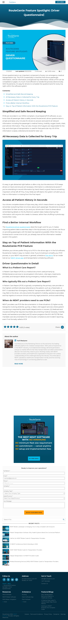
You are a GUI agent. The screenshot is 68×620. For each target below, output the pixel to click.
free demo (49, 255)
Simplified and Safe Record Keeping (19, 94)
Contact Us (44, 583)
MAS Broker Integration (9, 599)
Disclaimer (56, 614)
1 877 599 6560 (45, 581)
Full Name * (6, 471)
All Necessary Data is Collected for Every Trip (23, 97)
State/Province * (8, 496)
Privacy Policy (48, 614)
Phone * (5, 481)
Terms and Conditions (36, 614)
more (5, 602)
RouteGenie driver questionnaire (18, 227)
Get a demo (60, 2)
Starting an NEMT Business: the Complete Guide (48, 607)
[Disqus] (34, 391)
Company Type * (8, 491)
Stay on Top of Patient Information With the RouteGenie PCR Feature (32, 106)
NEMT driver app (17, 258)
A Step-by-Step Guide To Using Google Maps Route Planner (49, 602)
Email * (5, 476)
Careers (27, 614)
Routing (24, 594)
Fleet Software (26, 599)
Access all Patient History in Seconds (19, 100)
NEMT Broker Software (9, 597)
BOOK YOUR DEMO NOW (34, 512)
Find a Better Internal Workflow (17, 103)
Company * (6, 486)
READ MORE (19, 364)
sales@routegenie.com (48, 579)
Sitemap (63, 614)
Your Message (7, 501)
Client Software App (27, 597)
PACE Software (6, 594)
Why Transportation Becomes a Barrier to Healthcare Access (47, 596)
